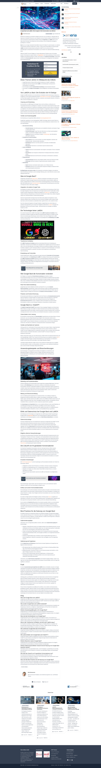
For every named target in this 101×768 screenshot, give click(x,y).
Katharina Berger (73, 127)
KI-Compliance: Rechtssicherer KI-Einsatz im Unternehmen (42, 708)
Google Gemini (35, 178)
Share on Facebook (37, 681)
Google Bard (40, 55)
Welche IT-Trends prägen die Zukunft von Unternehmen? (72, 13)
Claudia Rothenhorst (74, 140)
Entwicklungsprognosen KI (27, 461)
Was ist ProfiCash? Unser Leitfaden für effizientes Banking (72, 26)
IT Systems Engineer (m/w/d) (68, 67)
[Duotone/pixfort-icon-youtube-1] (70, 760)
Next (79, 54)
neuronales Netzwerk (36, 183)
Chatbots (50, 204)
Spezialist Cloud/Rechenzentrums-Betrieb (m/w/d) (70, 71)
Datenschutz (30, 415)
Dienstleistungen (46, 134)
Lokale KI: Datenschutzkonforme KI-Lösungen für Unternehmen (57, 708)
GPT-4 (58, 337)
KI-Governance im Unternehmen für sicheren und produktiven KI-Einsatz (27, 708)
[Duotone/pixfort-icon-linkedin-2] (72, 760)
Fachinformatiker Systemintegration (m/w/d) (70, 64)
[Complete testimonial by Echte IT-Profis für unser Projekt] (71, 35)
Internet (49, 496)
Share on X (46, 681)
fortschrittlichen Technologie (45, 96)
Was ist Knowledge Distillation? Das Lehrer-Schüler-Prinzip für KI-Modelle (73, 708)
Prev (62, 54)
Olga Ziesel (73, 87)
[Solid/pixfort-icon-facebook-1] (68, 760)
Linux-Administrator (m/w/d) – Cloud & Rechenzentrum (69, 61)
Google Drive (47, 192)
